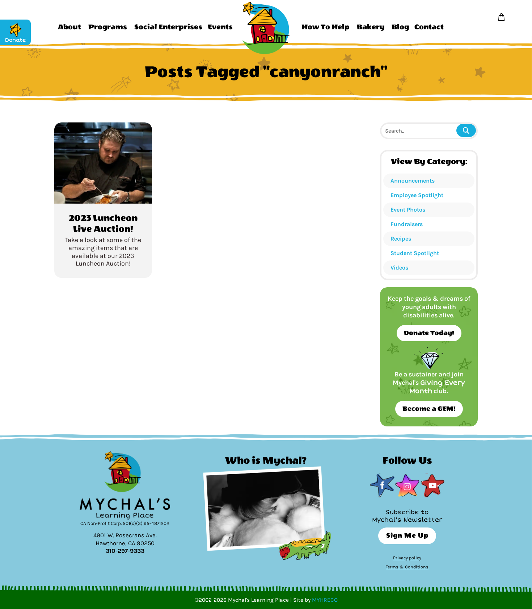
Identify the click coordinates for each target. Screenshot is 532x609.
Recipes (400, 238)
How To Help (325, 27)
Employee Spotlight (416, 195)
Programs (107, 27)
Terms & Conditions (407, 567)
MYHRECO (325, 600)
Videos (399, 267)
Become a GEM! (429, 409)
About (69, 27)
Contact (429, 27)
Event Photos (407, 209)
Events (220, 27)
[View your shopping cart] (501, 17)
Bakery (370, 27)
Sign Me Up (407, 535)
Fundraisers (406, 224)
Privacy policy (407, 557)
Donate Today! (429, 333)
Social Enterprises (168, 27)
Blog (400, 27)
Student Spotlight (414, 253)
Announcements (412, 180)
